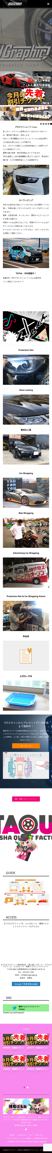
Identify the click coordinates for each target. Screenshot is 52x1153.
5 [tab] (51, 124)
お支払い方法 (39, 1135)
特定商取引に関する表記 (41, 1138)
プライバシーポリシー (13, 1138)
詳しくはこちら (26, 746)
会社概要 (12, 1135)
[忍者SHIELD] (26, 79)
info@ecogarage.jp (29, 975)
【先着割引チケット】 (41, 1050)
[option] (26, 1058)
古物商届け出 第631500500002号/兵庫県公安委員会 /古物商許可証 (27, 1141)
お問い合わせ (22, 1135)
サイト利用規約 (26, 1138)
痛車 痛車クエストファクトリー (26, 799)
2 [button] (27, 1087)
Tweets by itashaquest (13, 1012)
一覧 (15, 1056)
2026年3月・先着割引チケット (37, 1074)
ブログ (30, 1135)
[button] (4, 113)
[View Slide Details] (26, 113)
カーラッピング (16, 1053)
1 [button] (24, 1087)
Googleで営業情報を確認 (26, 984)
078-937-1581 (28, 972)
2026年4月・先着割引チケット (37, 1048)
